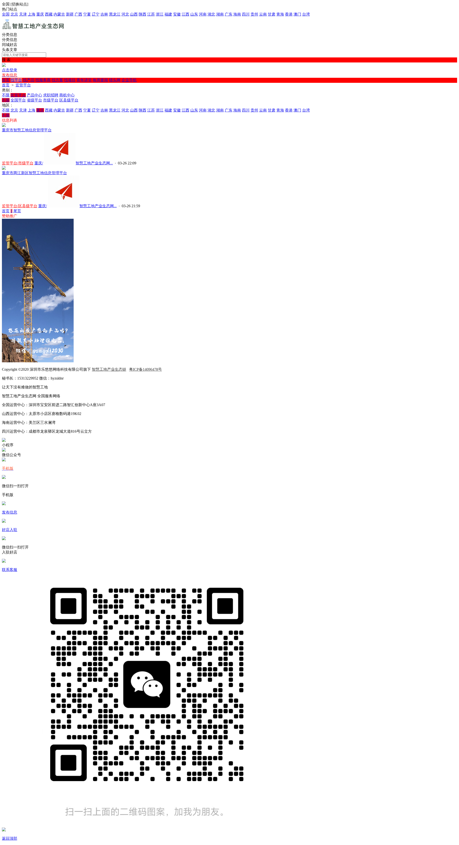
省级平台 (34, 100)
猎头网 (114, 80)
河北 (125, 14)
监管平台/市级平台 (17, 163)
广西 (78, 14)
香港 (289, 14)
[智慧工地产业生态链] (33, 30)
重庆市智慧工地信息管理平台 (27, 130)
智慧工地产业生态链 (109, 369)
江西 (185, 14)
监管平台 (23, 85)
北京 (14, 14)
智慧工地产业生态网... (94, 163)
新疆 (70, 14)
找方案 (57, 80)
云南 (263, 14)
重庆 (40, 14)
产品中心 (34, 95)
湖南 (220, 14)
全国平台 (18, 100)
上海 (31, 14)
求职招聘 (50, 95)
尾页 (17, 211)
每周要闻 (100, 80)
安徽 (177, 14)
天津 (23, 14)
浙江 (160, 14)
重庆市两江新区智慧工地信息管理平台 (34, 173)
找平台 (16, 80)
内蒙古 (59, 14)
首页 (6, 80)
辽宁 (95, 14)
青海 (280, 14)
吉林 (104, 14)
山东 (194, 14)
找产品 (28, 80)
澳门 (297, 14)
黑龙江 (114, 14)
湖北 (211, 14)
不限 (6, 95)
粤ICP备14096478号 (145, 369)
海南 (237, 14)
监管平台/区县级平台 (19, 206)
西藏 (49, 14)
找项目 (70, 80)
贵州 (254, 14)
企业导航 (129, 80)
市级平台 (50, 100)
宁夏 (87, 14)
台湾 (306, 14)
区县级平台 (68, 100)
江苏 (151, 14)
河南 (203, 14)
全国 (6, 14)
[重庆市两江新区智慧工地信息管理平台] (4, 168)
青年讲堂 (84, 80)
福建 (168, 14)
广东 (228, 14)
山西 (134, 14)
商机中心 (67, 95)
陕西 (142, 14)
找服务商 (43, 80)
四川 (246, 14)
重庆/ (38, 163)
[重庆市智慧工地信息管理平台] (4, 125)
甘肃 (271, 14)
